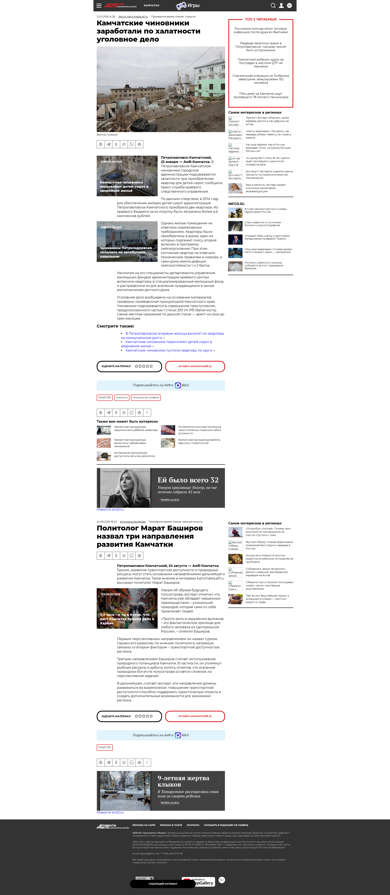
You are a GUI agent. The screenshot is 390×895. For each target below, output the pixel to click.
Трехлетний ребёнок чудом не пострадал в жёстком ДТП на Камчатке (261, 63)
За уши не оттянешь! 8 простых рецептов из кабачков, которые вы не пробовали (269, 558)
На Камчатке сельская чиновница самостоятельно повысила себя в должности (199, 430)
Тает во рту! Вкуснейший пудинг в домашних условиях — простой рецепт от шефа (267, 599)
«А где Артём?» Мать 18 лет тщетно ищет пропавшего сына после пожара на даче (268, 161)
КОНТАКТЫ (193, 825)
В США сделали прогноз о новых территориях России (265, 210)
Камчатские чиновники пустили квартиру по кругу (169, 350)
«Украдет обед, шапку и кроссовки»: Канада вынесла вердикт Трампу (268, 237)
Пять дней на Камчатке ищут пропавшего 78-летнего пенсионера (260, 95)
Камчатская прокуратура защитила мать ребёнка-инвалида (136, 428)
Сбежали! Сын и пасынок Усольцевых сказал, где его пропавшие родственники (269, 585)
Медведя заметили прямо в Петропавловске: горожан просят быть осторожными (260, 47)
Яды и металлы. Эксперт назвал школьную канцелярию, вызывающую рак (266, 188)
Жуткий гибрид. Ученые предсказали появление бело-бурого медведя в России (269, 545)
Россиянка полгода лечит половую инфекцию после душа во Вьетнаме (261, 30)
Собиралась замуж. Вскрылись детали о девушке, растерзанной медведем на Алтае (267, 572)
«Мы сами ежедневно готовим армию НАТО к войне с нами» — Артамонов (268, 251)
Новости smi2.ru (110, 509)
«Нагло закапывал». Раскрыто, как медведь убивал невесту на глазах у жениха (268, 134)
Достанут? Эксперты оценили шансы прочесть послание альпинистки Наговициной (269, 174)
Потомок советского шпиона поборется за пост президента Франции (264, 265)
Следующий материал (163, 884)
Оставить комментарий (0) (195, 366)
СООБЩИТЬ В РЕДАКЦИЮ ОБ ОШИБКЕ (226, 825)
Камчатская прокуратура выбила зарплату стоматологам (199, 441)
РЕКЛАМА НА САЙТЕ (143, 825)
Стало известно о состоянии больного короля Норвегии (263, 224)
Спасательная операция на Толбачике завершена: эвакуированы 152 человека (260, 79)
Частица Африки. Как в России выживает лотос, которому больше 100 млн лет (268, 148)
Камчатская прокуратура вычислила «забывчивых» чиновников (130, 443)
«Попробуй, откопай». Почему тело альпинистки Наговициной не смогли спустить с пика (268, 532)
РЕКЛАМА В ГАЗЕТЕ (171, 825)
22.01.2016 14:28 (106, 16)
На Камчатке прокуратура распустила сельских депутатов (134, 454)
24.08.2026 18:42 (107, 521)
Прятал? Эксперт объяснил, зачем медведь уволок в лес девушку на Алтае (267, 121)
